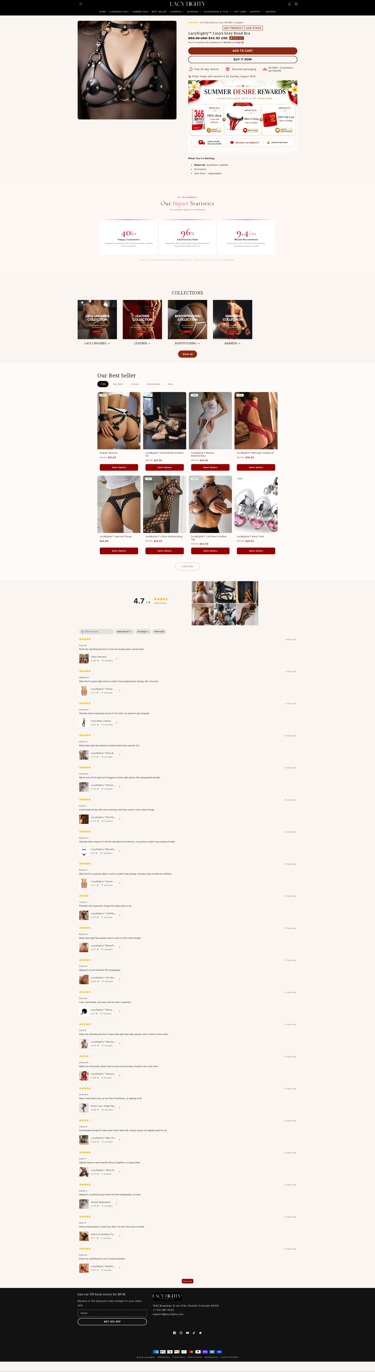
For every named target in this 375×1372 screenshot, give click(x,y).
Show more (187, 1281)
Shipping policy (211, 1357)
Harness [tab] (135, 384)
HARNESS (231, 343)
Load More (187, 566)
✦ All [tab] (103, 384)
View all (188, 354)
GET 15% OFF (112, 1321)
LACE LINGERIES (95, 343)
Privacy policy (179, 1357)
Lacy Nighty (149, 1357)
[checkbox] (159, 631)
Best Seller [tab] (118, 384)
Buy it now (243, 59)
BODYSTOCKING (185, 343)
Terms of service (195, 1357)
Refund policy (164, 1357)
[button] (81, 4)
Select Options (119, 467)
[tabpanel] (187, 957)
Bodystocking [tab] (153, 384)
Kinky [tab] (170, 384)
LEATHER (140, 343)
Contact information (229, 1357)
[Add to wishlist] (136, 396)
